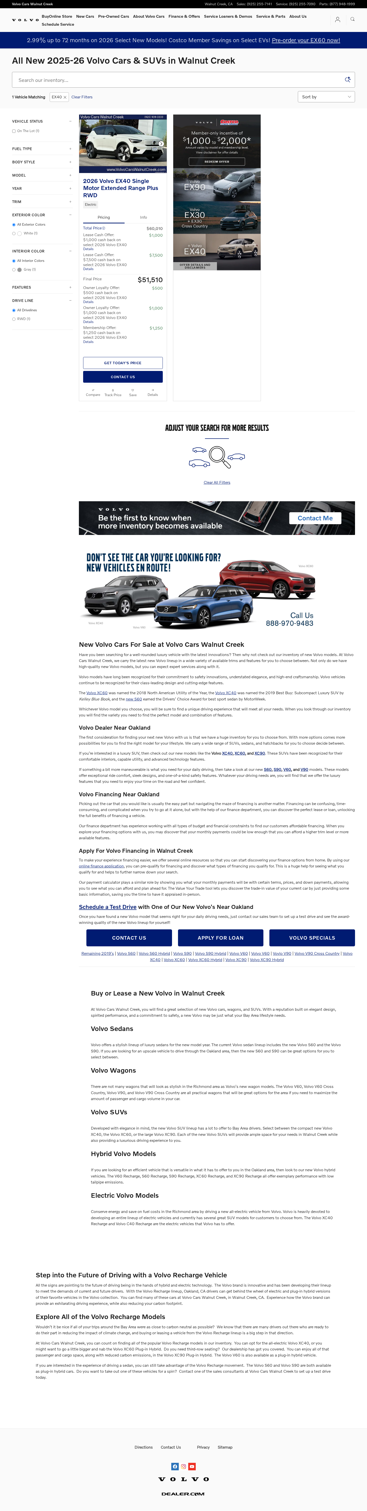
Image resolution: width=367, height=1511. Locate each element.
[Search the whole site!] (352, 19)
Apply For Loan (221, 938)
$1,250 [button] (156, 328)
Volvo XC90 (236, 959)
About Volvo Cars (149, 16)
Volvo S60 (126, 953)
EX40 (57, 96)
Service (270, 16)
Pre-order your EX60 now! (306, 39)
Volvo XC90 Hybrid (267, 959)
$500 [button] (157, 288)
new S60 (134, 698)
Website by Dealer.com (183, 1494)
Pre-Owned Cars (113, 16)
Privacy (203, 1447)
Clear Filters (82, 96)
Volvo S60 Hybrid (154, 953)
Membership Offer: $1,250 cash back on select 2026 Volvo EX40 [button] (105, 334)
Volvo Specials (312, 938)
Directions (144, 1447)
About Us (298, 16)
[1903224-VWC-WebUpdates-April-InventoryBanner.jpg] (201, 590)
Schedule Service (58, 24)
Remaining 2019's (97, 953)
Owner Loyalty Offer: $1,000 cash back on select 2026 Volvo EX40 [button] (105, 314)
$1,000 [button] (156, 235)
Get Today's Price (123, 363)
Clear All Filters (217, 482)
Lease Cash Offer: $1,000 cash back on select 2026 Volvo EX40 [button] (105, 241)
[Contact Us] (217, 518)
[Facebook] (175, 1462)
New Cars (85, 16)
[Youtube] (192, 1462)
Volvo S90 (182, 953)
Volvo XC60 (97, 692)
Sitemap (225, 1447)
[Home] (25, 20)
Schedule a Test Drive (108, 906)
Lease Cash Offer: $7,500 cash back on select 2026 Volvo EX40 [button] (105, 261)
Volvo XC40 (225, 692)
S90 (277, 769)
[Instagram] (183, 1462)
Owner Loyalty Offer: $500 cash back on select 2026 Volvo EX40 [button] (105, 294)
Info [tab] (143, 217)
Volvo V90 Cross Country (317, 953)
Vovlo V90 (282, 953)
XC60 (240, 753)
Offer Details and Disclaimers (197, 266)
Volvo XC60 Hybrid (205, 959)
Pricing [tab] (104, 217)
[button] (123, 204)
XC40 (227, 753)
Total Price (92, 227)
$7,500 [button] (156, 255)
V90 (304, 769)
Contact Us (123, 377)
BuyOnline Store (57, 16)
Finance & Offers (184, 16)
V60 (287, 769)
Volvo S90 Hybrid (210, 953)
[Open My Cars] (336, 20)
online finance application (101, 865)
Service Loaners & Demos (228, 16)
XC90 (260, 753)
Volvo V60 (238, 953)
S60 (268, 769)
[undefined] (217, 518)
